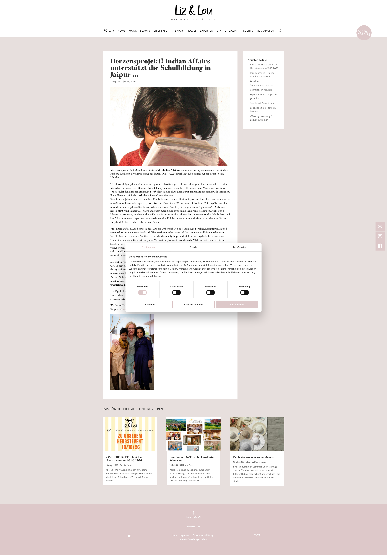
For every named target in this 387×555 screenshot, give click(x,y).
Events (248, 30)
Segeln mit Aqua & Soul (262, 103)
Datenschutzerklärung (203, 535)
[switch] (176, 292)
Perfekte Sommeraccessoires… (253, 457)
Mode (133, 30)
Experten (206, 30)
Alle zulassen (237, 304)
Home (174, 535)
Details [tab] (193, 247)
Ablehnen (150, 304)
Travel (192, 30)
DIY (219, 30)
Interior (177, 30)
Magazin (230, 30)
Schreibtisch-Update (261, 90)
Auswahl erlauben (193, 304)
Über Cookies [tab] (239, 247)
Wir (111, 30)
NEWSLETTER (193, 527)
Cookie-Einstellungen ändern (193, 539)
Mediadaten (265, 30)
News (122, 30)
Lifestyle (160, 30)
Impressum (185, 535)
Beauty (145, 30)
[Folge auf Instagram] (129, 536)
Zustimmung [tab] (148, 247)
